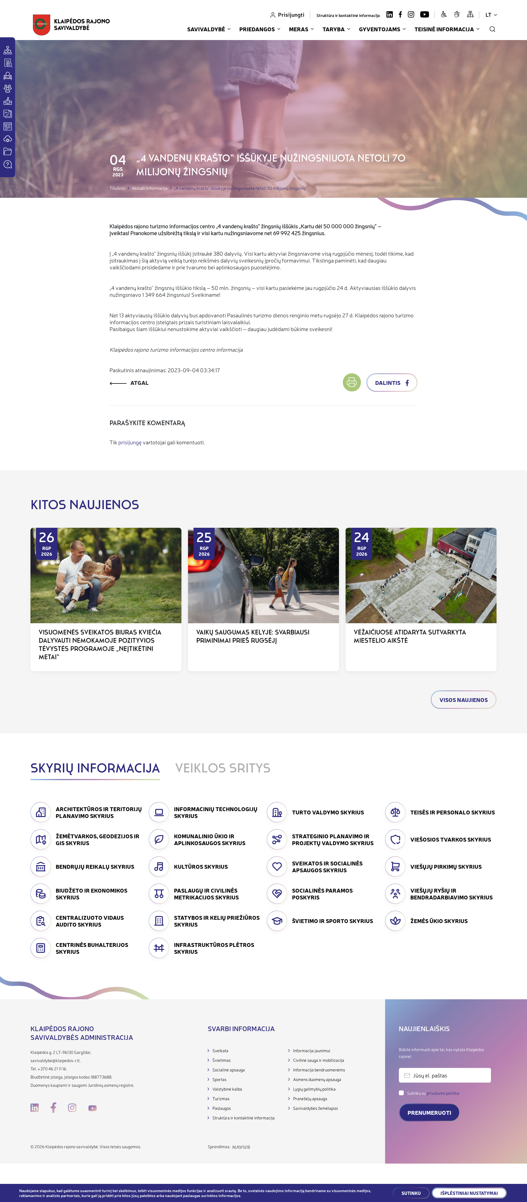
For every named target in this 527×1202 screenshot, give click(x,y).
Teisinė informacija (444, 29)
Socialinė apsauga (228, 1070)
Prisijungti (291, 14)
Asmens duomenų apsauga (317, 1079)
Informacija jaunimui (311, 1050)
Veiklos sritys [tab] (223, 769)
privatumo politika (443, 1093)
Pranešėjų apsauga (310, 1098)
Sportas (219, 1079)
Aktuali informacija (149, 188)
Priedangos (257, 29)
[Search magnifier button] (492, 29)
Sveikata (220, 1050)
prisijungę (130, 442)
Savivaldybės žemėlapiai (315, 1108)
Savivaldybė (206, 29)
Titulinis (117, 188)
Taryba (334, 29)
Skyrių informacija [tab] (95, 769)
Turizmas (220, 1098)
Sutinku (411, 1193)
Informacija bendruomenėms (319, 1070)
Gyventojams (379, 29)
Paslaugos (221, 1108)
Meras (298, 29)
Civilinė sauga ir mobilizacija (318, 1060)
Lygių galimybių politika (314, 1089)
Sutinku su (433, 1093)
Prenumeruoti (429, 1112)
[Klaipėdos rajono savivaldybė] (71, 25)
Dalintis (388, 382)
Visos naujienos (463, 699)
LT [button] (489, 14)
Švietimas (221, 1060)
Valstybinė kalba (227, 1089)
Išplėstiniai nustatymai (469, 1193)
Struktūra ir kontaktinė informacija (348, 15)
